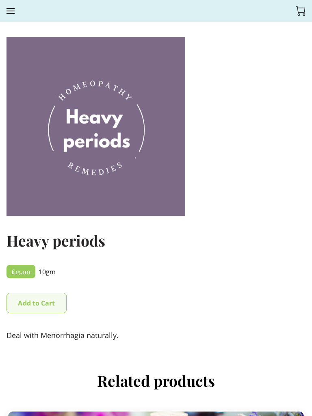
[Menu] (10, 11)
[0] (301, 11)
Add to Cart (36, 303)
